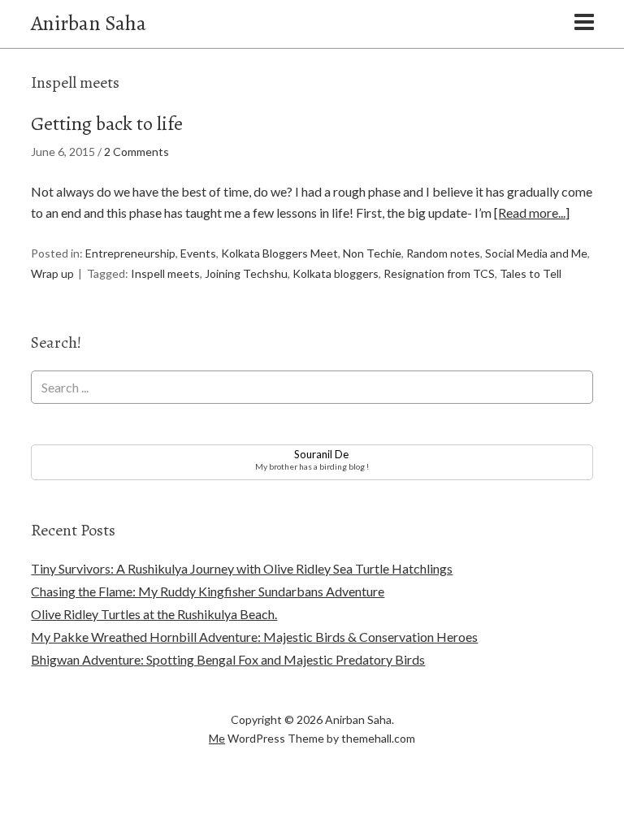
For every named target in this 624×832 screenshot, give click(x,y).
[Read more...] (532, 212)
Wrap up (52, 273)
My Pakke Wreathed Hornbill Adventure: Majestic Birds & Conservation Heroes (254, 636)
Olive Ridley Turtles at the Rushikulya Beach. (154, 614)
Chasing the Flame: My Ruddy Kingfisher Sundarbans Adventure (207, 591)
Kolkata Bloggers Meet (279, 253)
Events (198, 253)
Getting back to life (107, 123)
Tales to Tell (530, 273)
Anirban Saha (88, 23)
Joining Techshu (246, 273)
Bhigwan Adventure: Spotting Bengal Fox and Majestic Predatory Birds (228, 659)
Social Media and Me (536, 253)
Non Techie (372, 253)
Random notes (443, 253)
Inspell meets (165, 273)
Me (217, 738)
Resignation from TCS (439, 273)
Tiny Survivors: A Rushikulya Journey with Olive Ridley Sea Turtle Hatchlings (242, 568)
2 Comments (136, 151)
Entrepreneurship (130, 253)
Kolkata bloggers (335, 273)
